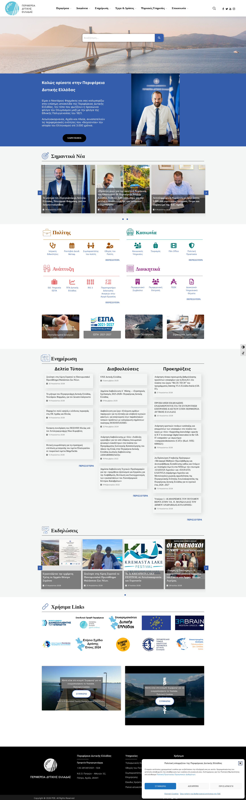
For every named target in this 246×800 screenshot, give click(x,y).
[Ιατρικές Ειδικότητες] (53, 245)
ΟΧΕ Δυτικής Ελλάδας (110, 377)
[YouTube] (230, 8)
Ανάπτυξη (63, 269)
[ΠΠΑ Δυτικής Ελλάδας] (72, 282)
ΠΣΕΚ (173, 287)
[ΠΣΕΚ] (174, 282)
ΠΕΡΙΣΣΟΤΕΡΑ (86, 466)
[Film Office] (174, 245)
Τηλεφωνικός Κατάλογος (138, 763)
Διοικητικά (148, 269)
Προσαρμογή (226, 786)
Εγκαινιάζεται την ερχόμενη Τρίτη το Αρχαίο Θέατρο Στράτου (58, 577)
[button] (240, 763)
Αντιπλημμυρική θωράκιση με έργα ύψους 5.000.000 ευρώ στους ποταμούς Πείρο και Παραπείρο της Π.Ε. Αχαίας (176, 201)
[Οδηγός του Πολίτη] (110, 245)
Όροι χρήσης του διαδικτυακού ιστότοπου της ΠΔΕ (200, 794)
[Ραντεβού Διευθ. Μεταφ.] (72, 245)
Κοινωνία (146, 232)
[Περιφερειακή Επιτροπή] (155, 282)
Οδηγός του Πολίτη (135, 768)
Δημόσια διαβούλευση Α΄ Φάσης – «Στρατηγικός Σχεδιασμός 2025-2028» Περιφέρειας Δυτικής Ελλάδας (122, 394)
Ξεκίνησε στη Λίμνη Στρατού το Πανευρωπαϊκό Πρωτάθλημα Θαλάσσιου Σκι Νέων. (101, 577)
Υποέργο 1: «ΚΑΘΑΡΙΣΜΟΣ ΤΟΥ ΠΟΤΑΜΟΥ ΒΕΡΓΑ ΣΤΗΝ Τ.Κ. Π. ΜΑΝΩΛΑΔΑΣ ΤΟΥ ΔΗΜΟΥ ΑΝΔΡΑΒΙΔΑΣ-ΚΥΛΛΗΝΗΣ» (176, 502)
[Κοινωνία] (130, 232)
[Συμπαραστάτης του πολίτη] (91, 245)
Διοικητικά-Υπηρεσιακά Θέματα (191, 290)
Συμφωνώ (160, 786)
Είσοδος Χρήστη (133, 782)
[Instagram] (234, 8)
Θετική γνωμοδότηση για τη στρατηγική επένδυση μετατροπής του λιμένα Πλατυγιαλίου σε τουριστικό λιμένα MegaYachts (68, 448)
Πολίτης (62, 232)
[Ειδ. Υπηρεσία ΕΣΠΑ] (54, 282)
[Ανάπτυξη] (46, 268)
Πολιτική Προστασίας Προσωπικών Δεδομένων (176, 774)
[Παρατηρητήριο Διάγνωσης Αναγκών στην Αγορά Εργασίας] (108, 282)
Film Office (174, 251)
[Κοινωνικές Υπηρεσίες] (138, 245)
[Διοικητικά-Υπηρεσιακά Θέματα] (191, 282)
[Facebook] (223, 8)
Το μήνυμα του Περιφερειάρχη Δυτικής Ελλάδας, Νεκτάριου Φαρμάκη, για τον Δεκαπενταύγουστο (64, 201)
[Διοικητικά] (130, 268)
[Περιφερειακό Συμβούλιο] (138, 282)
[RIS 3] (90, 282)
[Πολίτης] (46, 232)
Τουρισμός (156, 251)
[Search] (159, 38)
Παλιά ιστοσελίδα (134, 787)
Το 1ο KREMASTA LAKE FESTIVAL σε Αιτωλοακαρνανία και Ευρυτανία (143, 577)
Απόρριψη (193, 786)
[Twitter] (227, 8)
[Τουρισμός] (155, 245)
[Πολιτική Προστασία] (191, 245)
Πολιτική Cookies (171, 794)
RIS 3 (90, 287)
